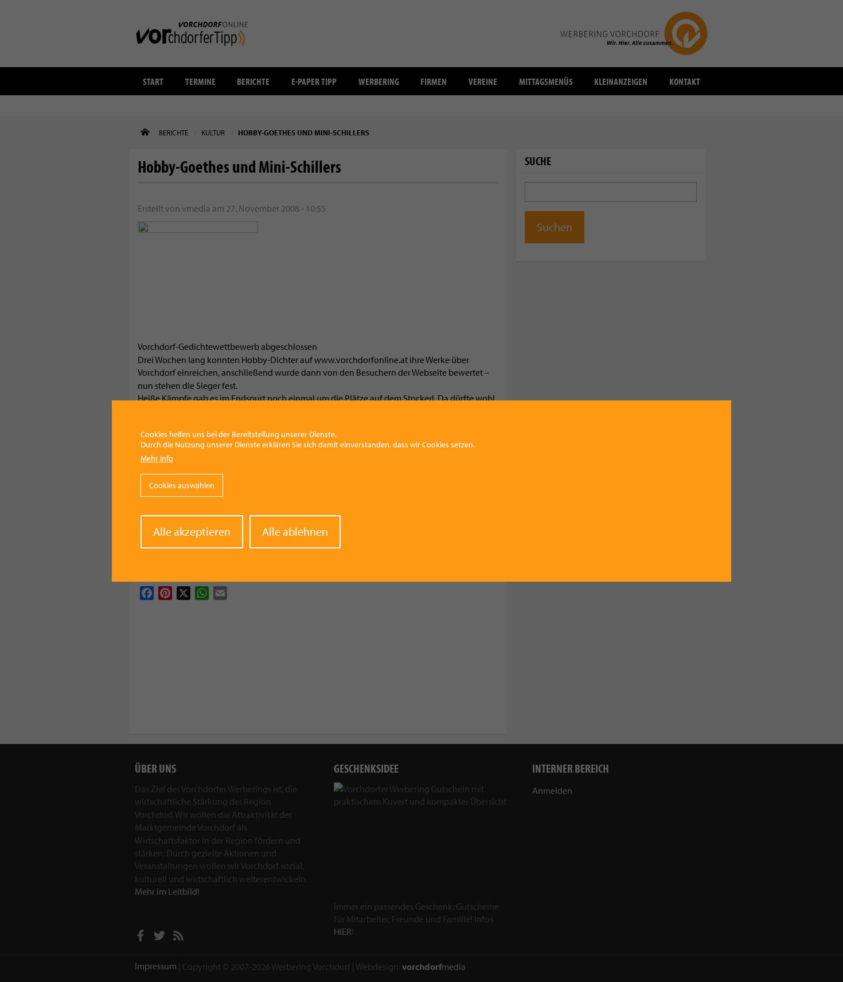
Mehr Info (156, 459)
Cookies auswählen (181, 485)
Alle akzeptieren (192, 531)
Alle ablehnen (295, 531)
